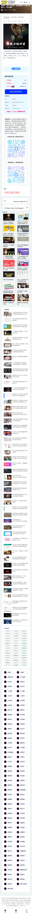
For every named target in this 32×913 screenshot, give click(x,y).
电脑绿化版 (7, 655)
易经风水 (8, 652)
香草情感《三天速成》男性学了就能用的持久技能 (22, 270)
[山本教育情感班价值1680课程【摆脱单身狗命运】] (9, 287)
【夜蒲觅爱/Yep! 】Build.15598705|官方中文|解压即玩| (20, 521)
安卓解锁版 (24, 643)
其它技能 (16, 638)
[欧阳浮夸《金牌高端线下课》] (9, 298)
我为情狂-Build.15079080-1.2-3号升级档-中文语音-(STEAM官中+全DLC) (20, 458)
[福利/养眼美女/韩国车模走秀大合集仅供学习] (7, 602)
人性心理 (8, 635)
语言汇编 (8, 665)
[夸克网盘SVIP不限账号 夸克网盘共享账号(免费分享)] (7, 340)
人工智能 (24, 633)
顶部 (27, 912)
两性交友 (20, 21)
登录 (26, 2)
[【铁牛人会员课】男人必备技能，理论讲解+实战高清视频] (9, 218)
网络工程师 (24, 657)
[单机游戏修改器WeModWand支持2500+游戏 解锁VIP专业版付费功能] (7, 471)
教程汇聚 (8, 650)
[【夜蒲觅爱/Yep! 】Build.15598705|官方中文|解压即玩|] (7, 521)
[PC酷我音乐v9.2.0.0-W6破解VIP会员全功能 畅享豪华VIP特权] (7, 609)
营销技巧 (16, 662)
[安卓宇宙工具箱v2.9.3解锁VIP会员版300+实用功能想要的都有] (7, 547)
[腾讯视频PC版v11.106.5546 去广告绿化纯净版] (7, 615)
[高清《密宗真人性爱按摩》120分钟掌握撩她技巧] (7, 345)
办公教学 (24, 638)
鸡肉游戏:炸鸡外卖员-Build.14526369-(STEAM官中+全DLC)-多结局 (20, 414)
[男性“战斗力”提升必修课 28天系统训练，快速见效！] (23, 218)
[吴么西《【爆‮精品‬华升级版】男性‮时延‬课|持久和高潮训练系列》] (9, 228)
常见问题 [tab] (21, 17)
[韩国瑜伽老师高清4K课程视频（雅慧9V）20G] (7, 490)
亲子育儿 (8, 633)
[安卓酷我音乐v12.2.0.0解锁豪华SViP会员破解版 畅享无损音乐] (7, 429)
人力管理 (16, 633)
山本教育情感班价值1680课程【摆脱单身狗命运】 (8, 293)
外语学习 (24, 640)
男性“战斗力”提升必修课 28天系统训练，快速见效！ (23, 224)
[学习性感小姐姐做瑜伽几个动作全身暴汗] (7, 452)
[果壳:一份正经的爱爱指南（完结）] (9, 264)
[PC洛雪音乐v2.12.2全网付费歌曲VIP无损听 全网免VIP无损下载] (7, 508)
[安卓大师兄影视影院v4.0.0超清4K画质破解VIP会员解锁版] (7, 559)
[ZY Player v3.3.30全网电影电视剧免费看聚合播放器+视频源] (7, 565)
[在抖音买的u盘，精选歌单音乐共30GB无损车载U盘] (7, 623)
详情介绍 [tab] (7, 17)
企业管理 (24, 635)
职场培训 (24, 660)
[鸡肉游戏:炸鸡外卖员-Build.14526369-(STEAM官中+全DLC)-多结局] (7, 414)
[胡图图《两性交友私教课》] (23, 298)
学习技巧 (16, 643)
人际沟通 (16, 635)
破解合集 (24, 655)
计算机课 (24, 662)
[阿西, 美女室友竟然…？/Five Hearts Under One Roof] (7, 577)
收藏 (7, 192)
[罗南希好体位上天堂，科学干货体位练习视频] (7, 377)
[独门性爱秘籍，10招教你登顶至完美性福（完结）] (7, 539)
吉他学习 (16, 640)
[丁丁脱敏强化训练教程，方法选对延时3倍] (9, 252)
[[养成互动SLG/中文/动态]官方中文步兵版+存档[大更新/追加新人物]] (7, 446)
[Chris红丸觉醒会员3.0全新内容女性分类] (7, 572)
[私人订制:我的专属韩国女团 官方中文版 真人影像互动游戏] (7, 389)
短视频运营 (16, 655)
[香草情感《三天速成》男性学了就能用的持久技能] (23, 263)
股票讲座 (8, 662)
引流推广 (24, 645)
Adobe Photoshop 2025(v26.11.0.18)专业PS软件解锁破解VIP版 (20, 477)
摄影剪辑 (24, 648)
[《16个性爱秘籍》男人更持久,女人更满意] (23, 252)
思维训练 (8, 648)
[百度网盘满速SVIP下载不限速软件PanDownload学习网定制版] (7, 327)
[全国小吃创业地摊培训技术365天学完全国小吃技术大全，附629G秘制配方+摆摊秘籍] (7, 596)
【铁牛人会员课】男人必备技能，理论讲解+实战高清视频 (9, 224)
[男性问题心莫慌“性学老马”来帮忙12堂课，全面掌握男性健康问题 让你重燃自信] (23, 228)
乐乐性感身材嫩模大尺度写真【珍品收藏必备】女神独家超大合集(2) (19, 364)
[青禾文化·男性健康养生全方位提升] (23, 239)
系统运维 (8, 657)
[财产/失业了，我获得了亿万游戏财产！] (7, 552)
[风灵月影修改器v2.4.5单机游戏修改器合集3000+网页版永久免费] (7, 370)
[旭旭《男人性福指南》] (9, 274)
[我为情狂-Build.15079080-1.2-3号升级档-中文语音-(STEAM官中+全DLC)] (7, 458)
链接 (18, 192)
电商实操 (24, 652)
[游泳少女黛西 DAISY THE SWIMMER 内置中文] (7, 527)
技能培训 (16, 648)
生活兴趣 (16, 652)
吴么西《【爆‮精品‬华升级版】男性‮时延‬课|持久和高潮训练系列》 (8, 235)
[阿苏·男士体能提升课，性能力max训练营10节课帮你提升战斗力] (7, 584)
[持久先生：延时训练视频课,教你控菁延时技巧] (7, 433)
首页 (10, 21)
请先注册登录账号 (16, 92)
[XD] (2, 10)
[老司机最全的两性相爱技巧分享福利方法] (7, 382)
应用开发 (16, 645)
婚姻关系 (8, 643)
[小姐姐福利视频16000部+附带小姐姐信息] (7, 320)
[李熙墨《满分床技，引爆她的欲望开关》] (7, 464)
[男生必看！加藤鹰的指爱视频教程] (7, 358)
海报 (12, 192)
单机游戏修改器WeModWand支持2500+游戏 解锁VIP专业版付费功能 (20, 471)
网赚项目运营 (16, 660)
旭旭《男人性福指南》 (8, 279)
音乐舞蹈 (16, 665)
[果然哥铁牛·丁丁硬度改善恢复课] (9, 240)
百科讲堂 (15, 21)
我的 (16, 912)
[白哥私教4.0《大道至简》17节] (23, 287)
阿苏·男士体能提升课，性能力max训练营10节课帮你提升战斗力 (19, 584)
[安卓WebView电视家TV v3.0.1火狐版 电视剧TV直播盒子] (7, 496)
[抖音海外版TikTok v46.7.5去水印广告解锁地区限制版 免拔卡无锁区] (7, 315)
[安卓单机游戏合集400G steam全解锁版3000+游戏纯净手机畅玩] (7, 515)
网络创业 (16, 657)
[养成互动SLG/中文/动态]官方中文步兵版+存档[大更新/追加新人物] (20, 446)
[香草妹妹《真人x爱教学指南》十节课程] (7, 502)
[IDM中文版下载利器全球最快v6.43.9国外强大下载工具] (7, 534)
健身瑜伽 (8, 638)
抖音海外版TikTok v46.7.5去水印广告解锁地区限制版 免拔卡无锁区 (20, 314)
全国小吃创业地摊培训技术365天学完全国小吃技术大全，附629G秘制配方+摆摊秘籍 (20, 596)
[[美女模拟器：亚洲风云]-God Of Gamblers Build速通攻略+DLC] (7, 402)
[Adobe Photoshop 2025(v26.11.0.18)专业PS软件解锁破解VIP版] (7, 477)
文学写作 (24, 650)
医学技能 (8, 640)
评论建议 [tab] (14, 17)
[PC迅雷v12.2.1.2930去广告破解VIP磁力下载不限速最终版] (7, 395)
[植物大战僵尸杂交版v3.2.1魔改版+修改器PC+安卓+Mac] (7, 590)
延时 (5, 188)
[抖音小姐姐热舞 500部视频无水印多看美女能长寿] (7, 439)
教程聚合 (16, 650)
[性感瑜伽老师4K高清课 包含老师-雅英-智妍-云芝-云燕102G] (7, 483)
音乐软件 (24, 665)
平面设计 (8, 645)
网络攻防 (8, 660)
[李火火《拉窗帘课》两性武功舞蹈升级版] (23, 273)
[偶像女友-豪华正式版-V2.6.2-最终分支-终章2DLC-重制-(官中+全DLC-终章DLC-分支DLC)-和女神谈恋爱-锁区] (7, 408)
